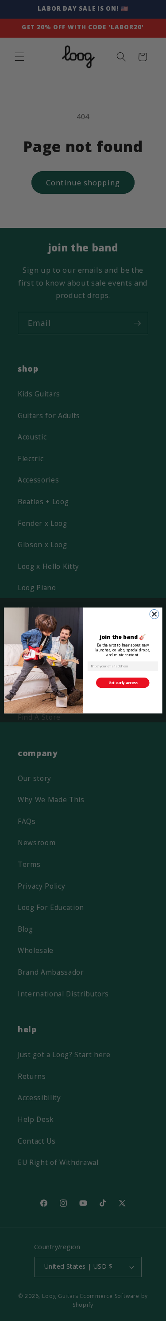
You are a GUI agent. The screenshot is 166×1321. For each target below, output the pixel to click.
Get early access (122, 682)
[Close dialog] (154, 614)
